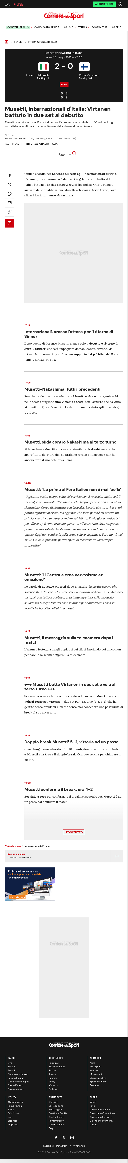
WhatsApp (79, 1145)
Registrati (13, 1124)
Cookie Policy (56, 1117)
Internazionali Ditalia (42, 42)
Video (93, 1101)
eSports (53, 1085)
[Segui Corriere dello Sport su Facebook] (56, 1138)
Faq (51, 1128)
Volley (52, 1081)
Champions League (18, 1074)
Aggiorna (65, 154)
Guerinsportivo (98, 1077)
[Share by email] (9, 202)
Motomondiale (57, 1066)
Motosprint (96, 1074)
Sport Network (98, 1081)
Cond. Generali (57, 1124)
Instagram (61, 1145)
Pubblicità (13, 1113)
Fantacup (95, 1085)
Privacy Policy (56, 1120)
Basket (52, 1070)
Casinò (117, 27)
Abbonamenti (15, 1101)
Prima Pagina (15, 1105)
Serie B (11, 1070)
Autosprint (96, 1066)
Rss (10, 1117)
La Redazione (56, 1105)
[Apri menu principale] (7, 4)
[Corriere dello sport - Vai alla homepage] (64, 16)
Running (53, 1077)
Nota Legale (55, 1109)
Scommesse (100, 27)
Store (11, 1109)
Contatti (53, 1101)
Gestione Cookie (58, 1113)
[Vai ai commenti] (9, 223)
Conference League (18, 1081)
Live (20, 4)
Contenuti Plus (18, 27)
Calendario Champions (102, 1113)
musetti (17, 143)
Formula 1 (54, 1062)
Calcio (69, 27)
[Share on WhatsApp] (9, 193)
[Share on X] (9, 184)
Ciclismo (53, 1089)
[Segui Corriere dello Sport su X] (64, 1138)
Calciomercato (16, 1089)
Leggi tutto (74, 832)
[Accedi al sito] (120, 4)
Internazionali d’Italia (41, 143)
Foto (92, 1105)
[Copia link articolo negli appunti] (9, 211)
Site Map (13, 1120)
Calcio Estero (15, 1085)
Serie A (12, 1066)
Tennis (82, 27)
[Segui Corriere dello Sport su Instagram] (72, 1138)
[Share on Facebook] (9, 175)
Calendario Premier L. (101, 1120)
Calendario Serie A (46, 27)
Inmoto (94, 1070)
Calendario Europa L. (101, 1117)
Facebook (48, 1145)
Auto (92, 1062)
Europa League (16, 1077)
